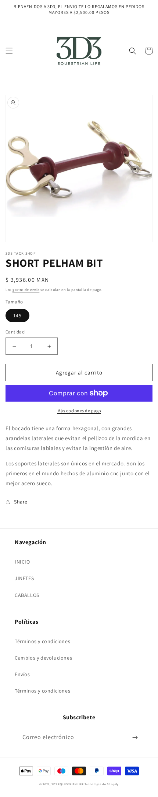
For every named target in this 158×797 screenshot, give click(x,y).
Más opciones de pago (79, 410)
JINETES (24, 578)
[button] (9, 51)
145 (17, 315)
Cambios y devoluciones (43, 657)
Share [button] (21, 501)
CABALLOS (27, 595)
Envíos (22, 674)
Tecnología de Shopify (102, 784)
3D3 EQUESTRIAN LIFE (67, 784)
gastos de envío (26, 289)
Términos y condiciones (42, 641)
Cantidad (15, 332)
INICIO (22, 561)
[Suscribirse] (135, 737)
